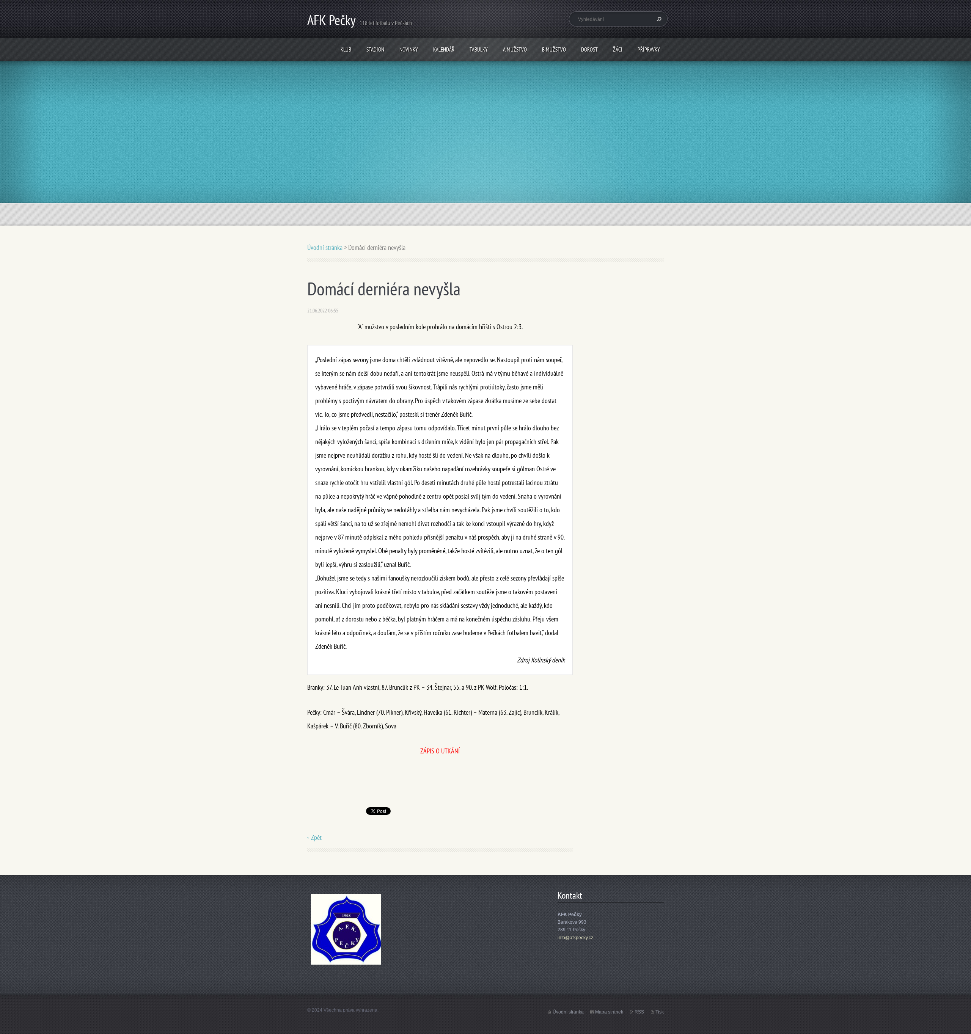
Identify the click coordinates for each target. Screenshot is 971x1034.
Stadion (375, 49)
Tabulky (479, 49)
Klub (346, 49)
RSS (639, 1012)
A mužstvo (515, 49)
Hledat (658, 19)
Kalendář (443, 49)
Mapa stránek (609, 1012)
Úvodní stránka (325, 247)
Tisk (659, 1012)
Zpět (316, 837)
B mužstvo (554, 49)
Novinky (408, 49)
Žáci (617, 49)
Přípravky (649, 49)
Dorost (589, 49)
